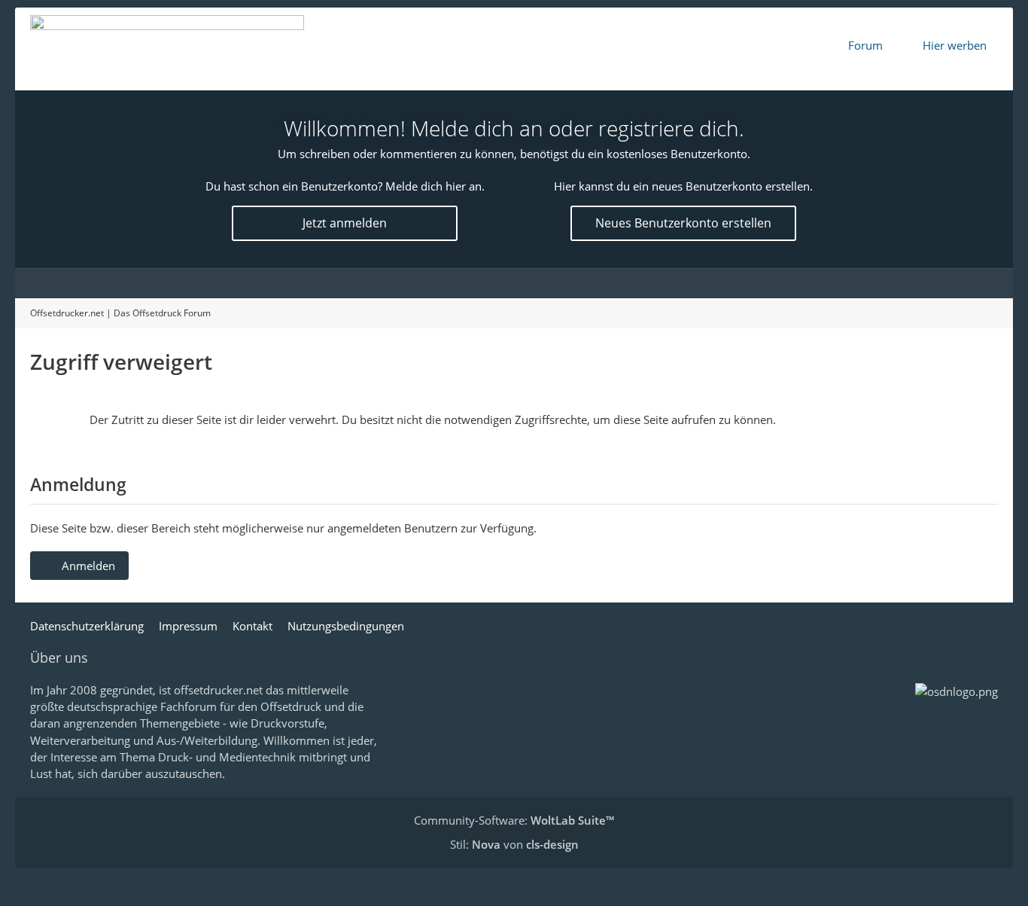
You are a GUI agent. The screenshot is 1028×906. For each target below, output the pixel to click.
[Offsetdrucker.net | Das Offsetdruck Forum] (167, 49)
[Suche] (982, 283)
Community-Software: (514, 820)
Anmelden (88, 565)
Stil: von (514, 844)
